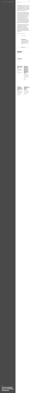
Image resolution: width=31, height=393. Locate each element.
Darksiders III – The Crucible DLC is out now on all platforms (26, 88)
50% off (28, 28)
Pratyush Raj (23, 39)
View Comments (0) (23, 47)
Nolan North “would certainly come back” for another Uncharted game (20, 88)
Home (17, 1)
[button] (9, 1)
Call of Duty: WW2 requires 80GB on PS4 (19, 67)
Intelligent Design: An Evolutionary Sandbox (20, 33)
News (2, 385)
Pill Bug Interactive (19, 5)
